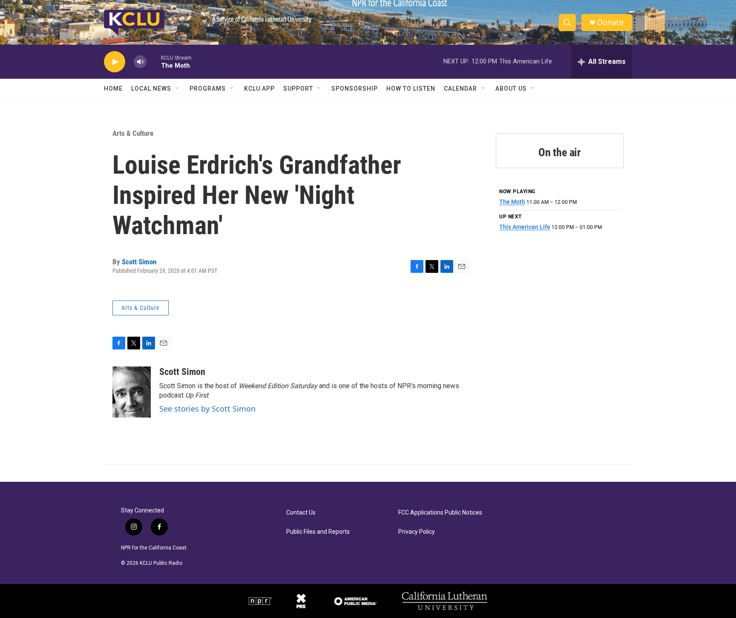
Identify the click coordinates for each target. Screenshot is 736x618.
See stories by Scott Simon (207, 408)
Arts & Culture (132, 133)
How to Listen (410, 88)
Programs (208, 88)
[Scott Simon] (131, 392)
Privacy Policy (416, 532)
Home (113, 88)
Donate (610, 22)
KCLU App (259, 88)
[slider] (153, 61)
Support (298, 88)
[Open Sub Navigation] (177, 88)
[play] (114, 62)
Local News (151, 88)
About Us (511, 88)
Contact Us (301, 512)
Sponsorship (354, 88)
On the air (559, 152)
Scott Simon (139, 262)
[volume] (140, 62)
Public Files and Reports (318, 532)
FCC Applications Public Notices (440, 512)
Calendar (460, 88)
